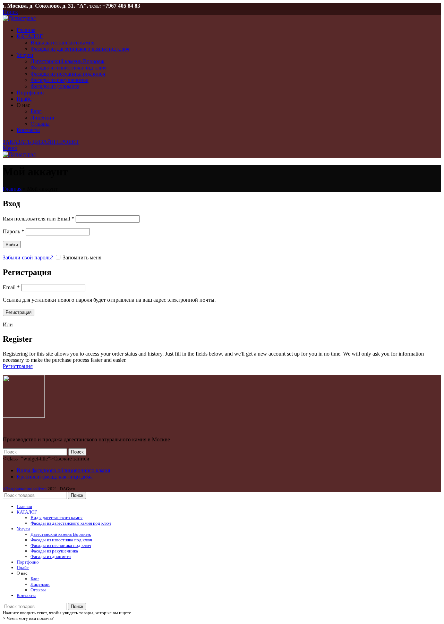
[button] (28, 618)
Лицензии (42, 117)
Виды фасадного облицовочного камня (63, 470)
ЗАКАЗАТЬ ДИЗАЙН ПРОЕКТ (41, 142)
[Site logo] (19, 18)
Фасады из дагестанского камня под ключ (80, 49)
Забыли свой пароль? (28, 257)
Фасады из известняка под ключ (68, 67)
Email (11, 287)
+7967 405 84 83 (121, 6)
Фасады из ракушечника (59, 80)
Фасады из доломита (55, 86)
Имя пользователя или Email (38, 219)
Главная (12, 189)
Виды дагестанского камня (62, 42)
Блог (36, 111)
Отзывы (40, 124)
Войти (12, 244)
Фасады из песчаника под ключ (68, 74)
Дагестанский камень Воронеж (67, 61)
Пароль (13, 231)
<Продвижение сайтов (24, 488)
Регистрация (19, 312)
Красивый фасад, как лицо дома (55, 477)
